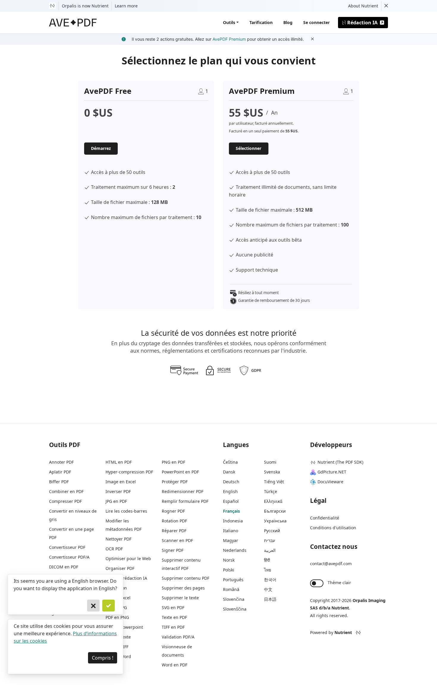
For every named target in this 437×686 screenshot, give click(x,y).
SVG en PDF (173, 607)
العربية (270, 550)
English (230, 491)
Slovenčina (233, 599)
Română (231, 589)
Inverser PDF (118, 491)
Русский (272, 530)
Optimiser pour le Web (128, 558)
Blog (288, 22)
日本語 (270, 599)
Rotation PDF (174, 521)
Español (231, 501)
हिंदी (267, 560)
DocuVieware (330, 481)
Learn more (126, 6)
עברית (269, 540)
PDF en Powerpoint (124, 627)
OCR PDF (114, 549)
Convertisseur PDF (67, 547)
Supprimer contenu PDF (185, 578)
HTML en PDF (119, 462)
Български (275, 511)
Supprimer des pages (183, 588)
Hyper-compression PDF (129, 472)
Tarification (261, 22)
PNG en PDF (173, 462)
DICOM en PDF (63, 567)
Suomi (270, 462)
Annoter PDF (61, 462)
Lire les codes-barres (126, 511)
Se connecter (316, 22)
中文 (268, 589)
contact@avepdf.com (331, 563)
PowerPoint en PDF (180, 472)
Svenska (272, 472)
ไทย (267, 570)
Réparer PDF (174, 530)
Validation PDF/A (178, 637)
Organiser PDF (120, 568)
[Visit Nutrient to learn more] (52, 5)
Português (233, 579)
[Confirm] (108, 605)
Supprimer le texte (180, 598)
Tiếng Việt (274, 481)
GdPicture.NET (331, 472)
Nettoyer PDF (118, 539)
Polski (228, 570)
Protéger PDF (175, 481)
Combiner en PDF (66, 491)
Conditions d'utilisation (333, 527)
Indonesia (233, 521)
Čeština (230, 462)
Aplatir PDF (60, 472)
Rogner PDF (173, 511)
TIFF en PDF (173, 627)
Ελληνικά (273, 501)
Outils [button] (229, 22)
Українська (275, 521)
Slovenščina (234, 609)
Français (231, 511)
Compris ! (102, 658)
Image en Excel (121, 481)
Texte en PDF (174, 617)
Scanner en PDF (177, 540)
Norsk (229, 560)
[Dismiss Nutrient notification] (386, 5)
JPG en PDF (116, 501)
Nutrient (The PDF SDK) (340, 462)
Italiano (230, 530)
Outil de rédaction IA (126, 578)
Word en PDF (174, 665)
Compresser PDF (65, 501)
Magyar (230, 540)
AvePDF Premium (229, 39)
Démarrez (101, 148)
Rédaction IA (362, 22)
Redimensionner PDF (182, 491)
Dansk (229, 472)
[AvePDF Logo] (73, 22)
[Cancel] (93, 605)
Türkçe (270, 491)
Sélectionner (248, 148)
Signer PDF (172, 550)
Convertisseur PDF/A (69, 557)
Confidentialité (324, 518)
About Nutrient (363, 6)
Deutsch (231, 481)
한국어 (270, 579)
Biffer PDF (59, 481)
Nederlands (234, 550)
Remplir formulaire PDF (185, 501)
